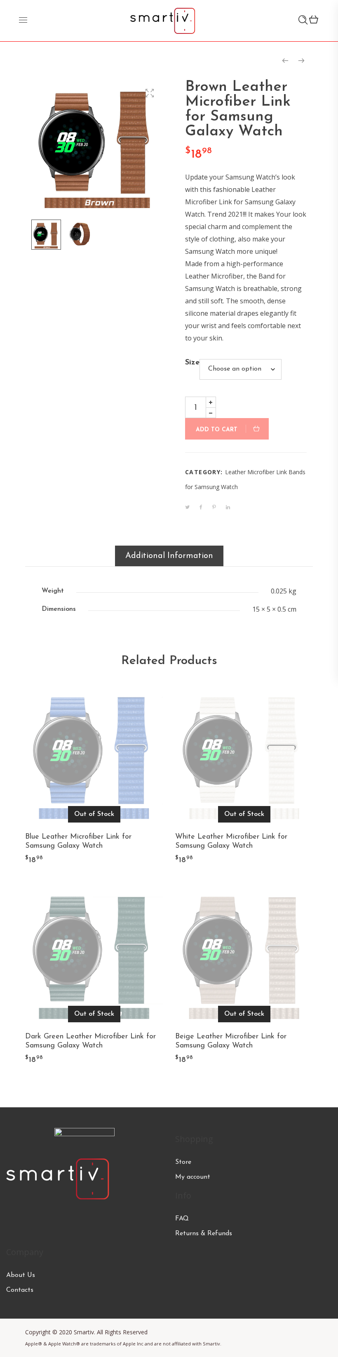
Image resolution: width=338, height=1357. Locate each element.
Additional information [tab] (169, 556)
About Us (20, 1275)
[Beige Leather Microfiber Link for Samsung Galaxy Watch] (285, 60)
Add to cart (216, 430)
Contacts (19, 1290)
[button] (149, 93)
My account (192, 1177)
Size (192, 362)
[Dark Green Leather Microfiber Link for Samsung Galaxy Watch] (301, 60)
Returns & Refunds (203, 1233)
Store (183, 1162)
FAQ (182, 1218)
